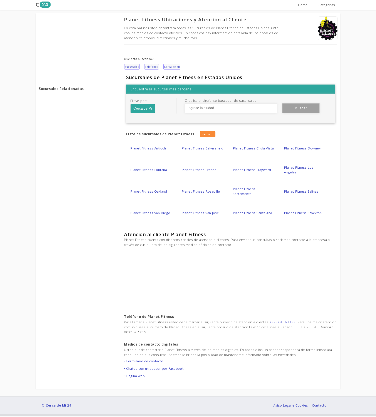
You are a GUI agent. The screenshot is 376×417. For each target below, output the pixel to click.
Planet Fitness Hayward (252, 170)
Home (303, 5)
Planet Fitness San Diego (150, 213)
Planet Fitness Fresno (199, 170)
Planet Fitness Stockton (303, 213)
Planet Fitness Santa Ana (252, 213)
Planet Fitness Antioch (148, 148)
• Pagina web (134, 376)
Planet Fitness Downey (302, 148)
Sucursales (132, 67)
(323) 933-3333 (282, 322)
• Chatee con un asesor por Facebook (154, 368)
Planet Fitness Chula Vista (253, 148)
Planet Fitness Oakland (148, 191)
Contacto (319, 405)
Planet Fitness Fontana (148, 170)
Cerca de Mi (172, 67)
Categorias (327, 5)
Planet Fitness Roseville (201, 191)
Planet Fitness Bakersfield (202, 148)
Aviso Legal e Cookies (290, 405)
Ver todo (207, 134)
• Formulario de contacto (143, 361)
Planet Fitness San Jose (200, 213)
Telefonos (151, 67)
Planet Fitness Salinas (301, 191)
